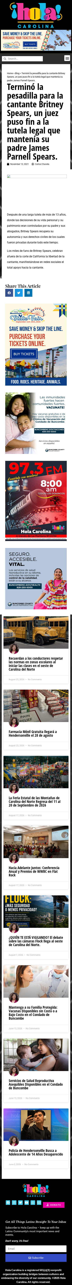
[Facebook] (8, 1202)
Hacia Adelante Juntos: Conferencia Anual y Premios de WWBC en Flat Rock (34, 871)
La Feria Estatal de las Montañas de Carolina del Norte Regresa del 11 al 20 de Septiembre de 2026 (34, 801)
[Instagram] (14, 1202)
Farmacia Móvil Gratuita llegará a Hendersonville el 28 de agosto (33, 733)
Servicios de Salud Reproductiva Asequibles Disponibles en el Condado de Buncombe (36, 1084)
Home (10, 73)
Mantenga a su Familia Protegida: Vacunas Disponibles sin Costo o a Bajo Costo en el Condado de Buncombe (33, 1013)
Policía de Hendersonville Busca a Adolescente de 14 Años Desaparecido (36, 1152)
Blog (17, 73)
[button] (67, 58)
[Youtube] (26, 1202)
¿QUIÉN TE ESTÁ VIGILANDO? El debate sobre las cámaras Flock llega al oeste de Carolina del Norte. (36, 941)
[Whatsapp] (33, 1202)
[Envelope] (39, 1202)
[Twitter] (20, 1202)
